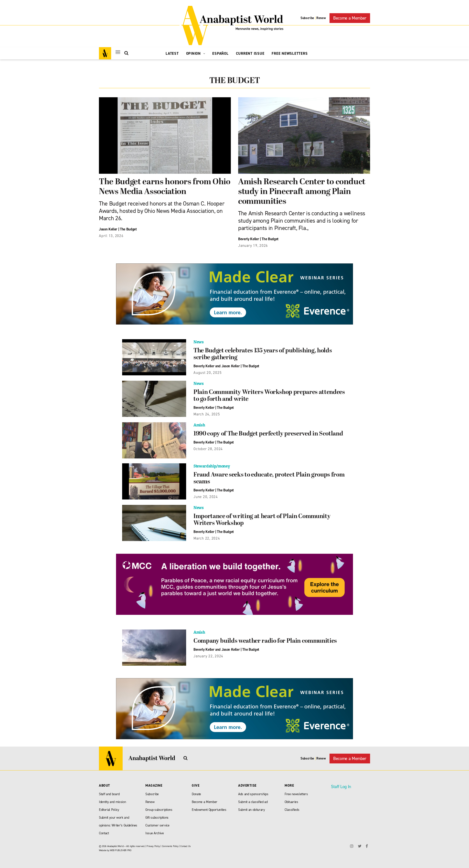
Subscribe (307, 18)
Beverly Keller (248, 239)
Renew (321, 18)
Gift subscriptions (157, 817)
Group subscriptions (158, 809)
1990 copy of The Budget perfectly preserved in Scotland (268, 434)
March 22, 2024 (206, 538)
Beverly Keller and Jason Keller (216, 366)
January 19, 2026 (253, 245)
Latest (172, 53)
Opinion (194, 53)
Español (220, 53)
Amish (199, 425)
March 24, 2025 (206, 414)
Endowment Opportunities (209, 809)
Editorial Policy (109, 809)
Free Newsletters (290, 53)
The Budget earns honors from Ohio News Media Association (164, 187)
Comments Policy (170, 846)
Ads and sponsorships (253, 794)
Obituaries (291, 802)
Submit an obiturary (251, 809)
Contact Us (185, 846)
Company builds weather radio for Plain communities (265, 641)
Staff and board (109, 794)
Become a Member (349, 18)
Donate (196, 794)
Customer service (157, 825)
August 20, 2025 (207, 372)
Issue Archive (154, 833)
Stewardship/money (211, 466)
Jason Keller (108, 229)
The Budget (128, 229)
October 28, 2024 (208, 448)
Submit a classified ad (253, 802)
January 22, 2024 (208, 656)
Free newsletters (296, 794)
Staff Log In (341, 787)
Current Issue (250, 53)
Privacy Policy (153, 846)
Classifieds (292, 809)
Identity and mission (112, 802)
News (198, 342)
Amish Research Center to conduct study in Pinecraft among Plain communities (301, 191)
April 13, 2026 (111, 235)
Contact (104, 833)
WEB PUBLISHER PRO (120, 850)
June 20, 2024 (205, 496)
